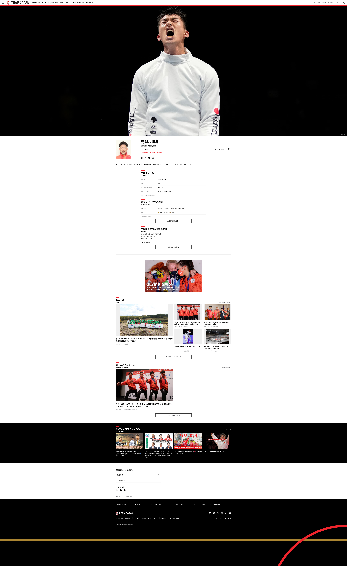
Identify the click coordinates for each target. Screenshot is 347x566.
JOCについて (90, 3)
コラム (174, 164)
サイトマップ (143, 518)
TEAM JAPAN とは (121, 504)
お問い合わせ (128, 518)
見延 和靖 (120, 475)
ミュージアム (214, 518)
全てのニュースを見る (224, 302)
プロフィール (119, 164)
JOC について (217, 504)
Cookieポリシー (164, 518)
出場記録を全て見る (173, 247)
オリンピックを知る (78, 3)
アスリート (123, 496)
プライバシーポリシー (153, 518)
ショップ (221, 518)
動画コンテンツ (184, 164)
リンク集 (135, 518)
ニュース (47, 3)
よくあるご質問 (119, 518)
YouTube (228, 429)
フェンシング (121, 480)
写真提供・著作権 (174, 518)
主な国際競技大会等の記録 (151, 164)
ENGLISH (229, 518)
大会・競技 (158, 504)
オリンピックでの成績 (133, 164)
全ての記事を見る (226, 367)
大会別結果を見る (172, 221)
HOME (117, 496)
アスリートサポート (65, 3)
